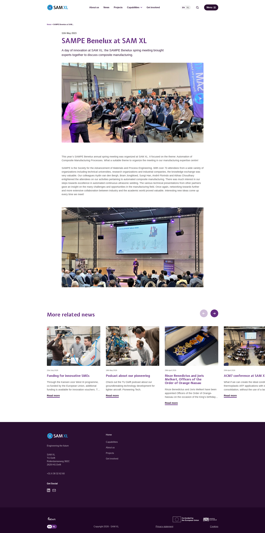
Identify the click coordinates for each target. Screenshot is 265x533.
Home (109, 435)
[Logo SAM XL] (57, 7)
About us (94, 7)
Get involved (153, 7)
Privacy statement (164, 526)
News (106, 7)
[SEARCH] (197, 7)
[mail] (54, 490)
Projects (118, 7)
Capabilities (133, 7)
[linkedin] (48, 490)
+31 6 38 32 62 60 (56, 473)
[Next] (214, 313)
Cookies (214, 526)
